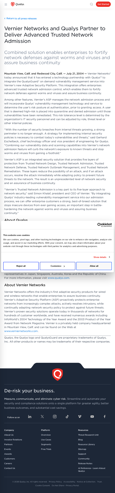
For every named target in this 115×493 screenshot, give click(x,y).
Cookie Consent (42, 485)
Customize (56, 266)
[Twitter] (42, 416)
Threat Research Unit (88, 435)
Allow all (94, 266)
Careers (8, 463)
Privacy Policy (55, 482)
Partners (8, 444)
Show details (100, 257)
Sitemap (82, 449)
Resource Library (86, 444)
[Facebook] (105, 416)
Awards (8, 454)
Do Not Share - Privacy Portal (65, 485)
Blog (80, 440)
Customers (9, 459)
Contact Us (9, 468)
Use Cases (46, 440)
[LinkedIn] (30, 416)
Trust (99, 482)
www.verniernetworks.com (21, 331)
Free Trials (46, 449)
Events (7, 449)
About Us (8, 435)
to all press (21, 18)
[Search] (91, 4)
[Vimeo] (80, 416)
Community (84, 459)
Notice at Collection (86, 482)
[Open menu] (6, 4)
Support (82, 454)
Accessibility (69, 482)
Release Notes (85, 463)
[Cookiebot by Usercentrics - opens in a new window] (99, 225)
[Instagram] (55, 416)
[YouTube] (92, 416)
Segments (46, 444)
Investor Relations (13, 440)
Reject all (21, 266)
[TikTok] (67, 416)
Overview (46, 435)
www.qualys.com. (59, 277)
